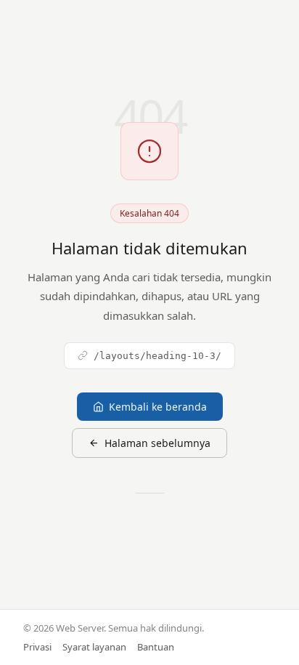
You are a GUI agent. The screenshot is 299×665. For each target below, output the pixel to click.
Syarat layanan (94, 646)
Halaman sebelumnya (157, 443)
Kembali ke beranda (158, 407)
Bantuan (155, 646)
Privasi (37, 646)
